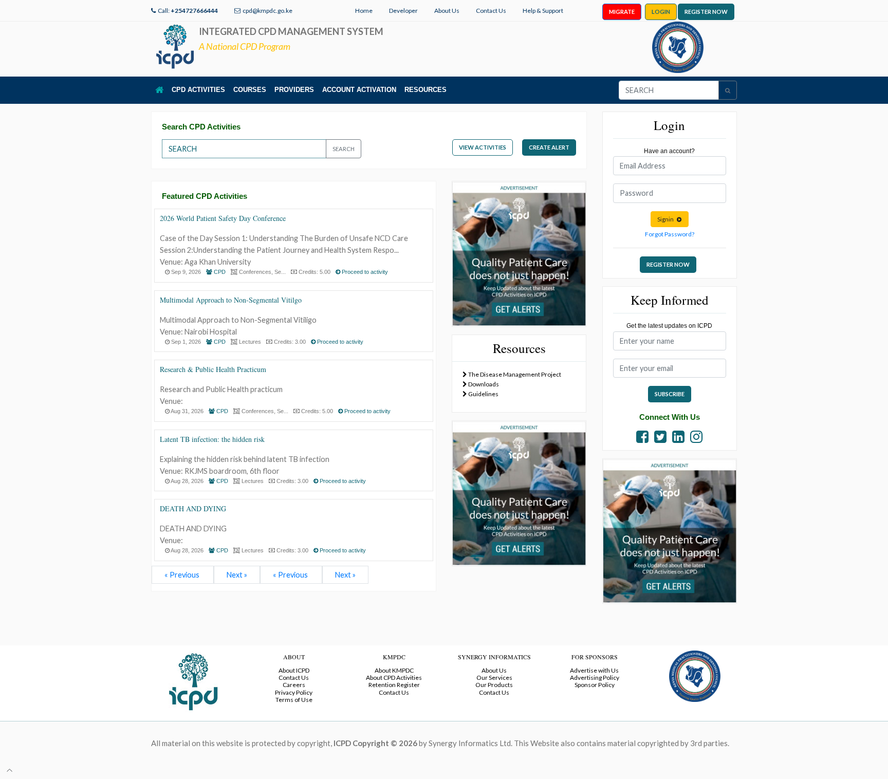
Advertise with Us (594, 670)
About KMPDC (394, 670)
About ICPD (294, 670)
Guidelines (482, 394)
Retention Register (394, 685)
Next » (237, 574)
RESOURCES (425, 90)
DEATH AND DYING (193, 508)
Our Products (494, 685)
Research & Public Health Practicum (213, 369)
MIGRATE (622, 11)
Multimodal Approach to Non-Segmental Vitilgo (231, 300)
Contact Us (491, 10)
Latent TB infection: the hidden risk (212, 439)
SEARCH (343, 148)
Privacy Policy (293, 692)
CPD (219, 272)
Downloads (483, 384)
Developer (403, 10)
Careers (294, 685)
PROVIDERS (294, 90)
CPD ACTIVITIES (198, 90)
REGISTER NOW (706, 11)
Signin (667, 219)
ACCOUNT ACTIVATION (359, 90)
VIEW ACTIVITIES (482, 147)
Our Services (494, 677)
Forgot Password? (669, 234)
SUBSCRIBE (669, 394)
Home (364, 10)
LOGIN (661, 11)
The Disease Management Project (514, 374)
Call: (188, 10)
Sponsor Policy (595, 685)
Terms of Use (293, 699)
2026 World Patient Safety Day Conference (223, 218)
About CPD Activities (394, 677)
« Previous (182, 574)
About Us (446, 10)
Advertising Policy (594, 677)
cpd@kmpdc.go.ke (267, 10)
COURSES (249, 90)
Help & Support (543, 10)
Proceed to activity (364, 272)
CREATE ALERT (549, 147)
